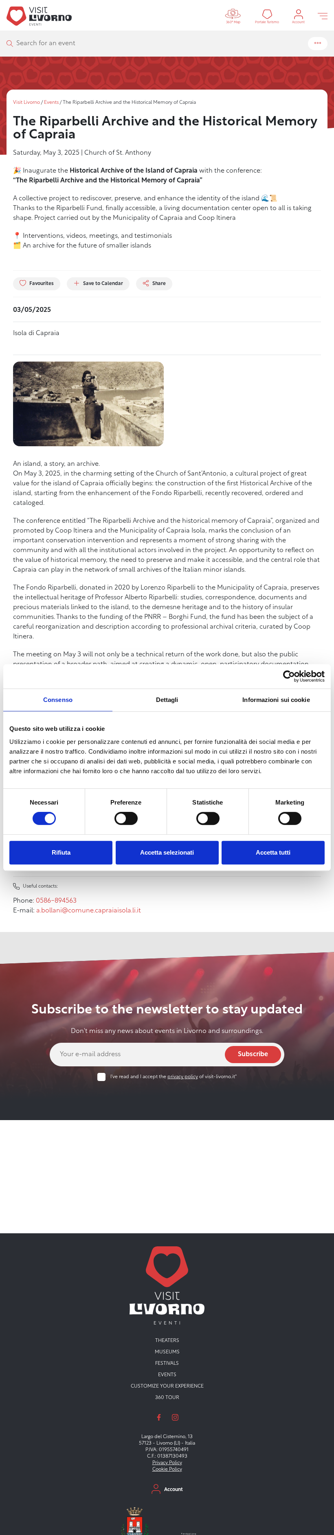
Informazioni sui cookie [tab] (276, 699)
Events (51, 102)
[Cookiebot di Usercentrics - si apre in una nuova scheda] (289, 676)
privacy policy (182, 1076)
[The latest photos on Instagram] (175, 1417)
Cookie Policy (167, 1469)
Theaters (167, 1340)
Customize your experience (167, 1386)
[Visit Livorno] (39, 16)
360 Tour (167, 1397)
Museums (167, 1352)
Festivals (167, 1363)
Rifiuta (61, 852)
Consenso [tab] (58, 699)
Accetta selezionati (167, 852)
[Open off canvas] (322, 16)
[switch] (126, 818)
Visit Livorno (26, 102)
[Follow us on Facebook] (159, 1417)
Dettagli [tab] (167, 699)
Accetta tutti (273, 852)
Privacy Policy (167, 1462)
